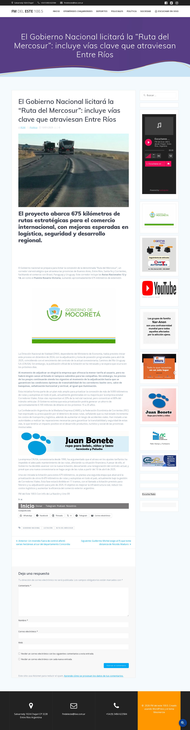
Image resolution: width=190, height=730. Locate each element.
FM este (27, 11)
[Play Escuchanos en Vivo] (148, 142)
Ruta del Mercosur (64, 528)
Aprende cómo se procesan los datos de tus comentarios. (93, 675)
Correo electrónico (28, 631)
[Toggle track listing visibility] (170, 155)
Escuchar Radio (148, 494)
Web (20, 642)
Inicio (56, 11)
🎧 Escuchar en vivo (167, 11)
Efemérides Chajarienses (78, 11)
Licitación (48, 528)
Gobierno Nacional (31, 528)
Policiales (117, 11)
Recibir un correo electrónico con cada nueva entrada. (46, 659)
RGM (22, 127)
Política (132, 11)
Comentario (24, 585)
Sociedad (145, 11)
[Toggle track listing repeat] (158, 155)
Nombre (23, 620)
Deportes (101, 11)
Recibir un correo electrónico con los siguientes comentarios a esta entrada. (57, 653)
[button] (168, 164)
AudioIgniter (163, 190)
